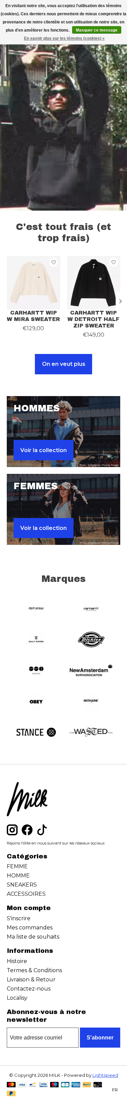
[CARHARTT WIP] (91, 609)
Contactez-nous (28, 988)
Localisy (17, 998)
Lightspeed (105, 1075)
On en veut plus (63, 364)
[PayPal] (87, 1085)
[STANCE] (36, 732)
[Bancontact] (32, 1085)
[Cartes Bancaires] (65, 1085)
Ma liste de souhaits (33, 936)
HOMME (18, 875)
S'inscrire (18, 918)
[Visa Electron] (43, 1085)
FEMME (17, 866)
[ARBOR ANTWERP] (36, 609)
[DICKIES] (91, 640)
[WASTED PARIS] (91, 732)
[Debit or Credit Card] (97, 1085)
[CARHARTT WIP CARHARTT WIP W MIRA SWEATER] (33, 282)
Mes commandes (29, 927)
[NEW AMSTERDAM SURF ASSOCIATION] (91, 671)
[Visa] (22, 1085)
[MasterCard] (11, 1085)
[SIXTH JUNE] (91, 702)
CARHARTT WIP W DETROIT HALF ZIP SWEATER (93, 318)
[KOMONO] (36, 671)
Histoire (17, 961)
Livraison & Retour (31, 979)
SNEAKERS (22, 885)
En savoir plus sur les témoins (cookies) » (64, 38)
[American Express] (75, 1085)
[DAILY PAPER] (36, 640)
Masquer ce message (97, 30)
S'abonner (100, 1037)
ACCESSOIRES (26, 894)
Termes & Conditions (34, 970)
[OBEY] (36, 702)
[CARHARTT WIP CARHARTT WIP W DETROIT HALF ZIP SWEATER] (94, 282)
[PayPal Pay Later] (11, 1094)
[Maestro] (54, 1085)
